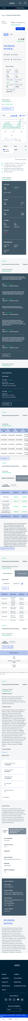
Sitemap (4, 974)
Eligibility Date (11, 430)
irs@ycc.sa (10, 905)
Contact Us (5, 982)
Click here (4, 752)
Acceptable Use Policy (20, 986)
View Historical (7, 109)
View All (5, 355)
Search (4, 588)
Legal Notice (5, 978)
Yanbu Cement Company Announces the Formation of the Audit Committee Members (12, 307)
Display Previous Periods (7, 548)
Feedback (16, 974)
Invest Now (20, 29)
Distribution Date (19, 430)
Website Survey (6, 986)
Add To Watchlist (8, 46)
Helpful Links (17, 982)
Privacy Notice (18, 978)
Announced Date (4, 430)
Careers (4, 990)
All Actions (6, 404)
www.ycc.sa (7, 911)
